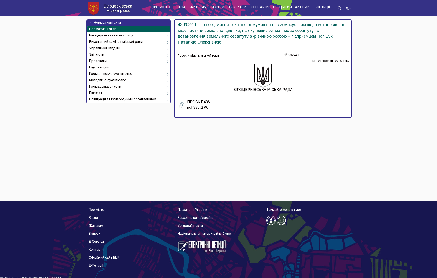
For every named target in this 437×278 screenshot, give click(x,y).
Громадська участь (105, 86)
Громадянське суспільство (110, 73)
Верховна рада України (195, 217)
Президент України (192, 209)
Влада (93, 217)
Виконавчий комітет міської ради (116, 42)
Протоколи (98, 61)
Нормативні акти (105, 23)
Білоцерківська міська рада (111, 35)
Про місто (96, 209)
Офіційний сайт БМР (104, 257)
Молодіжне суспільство (107, 80)
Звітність (96, 54)
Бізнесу (94, 233)
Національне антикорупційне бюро (204, 233)
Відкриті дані (99, 67)
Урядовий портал (191, 225)
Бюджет (95, 93)
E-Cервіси (96, 241)
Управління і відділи (104, 48)
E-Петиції (96, 265)
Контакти (96, 249)
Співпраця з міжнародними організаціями (122, 99)
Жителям (96, 225)
